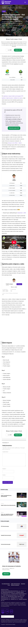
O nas (9, 585)
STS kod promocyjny (5, 526)
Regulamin (23, 583)
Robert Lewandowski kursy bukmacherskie (6, 496)
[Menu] (25, 2)
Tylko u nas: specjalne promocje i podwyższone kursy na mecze (7, 515)
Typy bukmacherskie (6, 583)
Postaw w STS (18, 50)
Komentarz (5, 451)
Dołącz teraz (6, 573)
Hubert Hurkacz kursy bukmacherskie (8, 505)
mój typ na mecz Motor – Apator (14, 142)
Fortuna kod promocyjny (5, 544)
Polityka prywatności (15, 585)
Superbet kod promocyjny (6, 535)
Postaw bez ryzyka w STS (14, 128)
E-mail (4, 475)
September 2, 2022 (22, 212)
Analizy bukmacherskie (15, 583)
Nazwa (4, 468)
